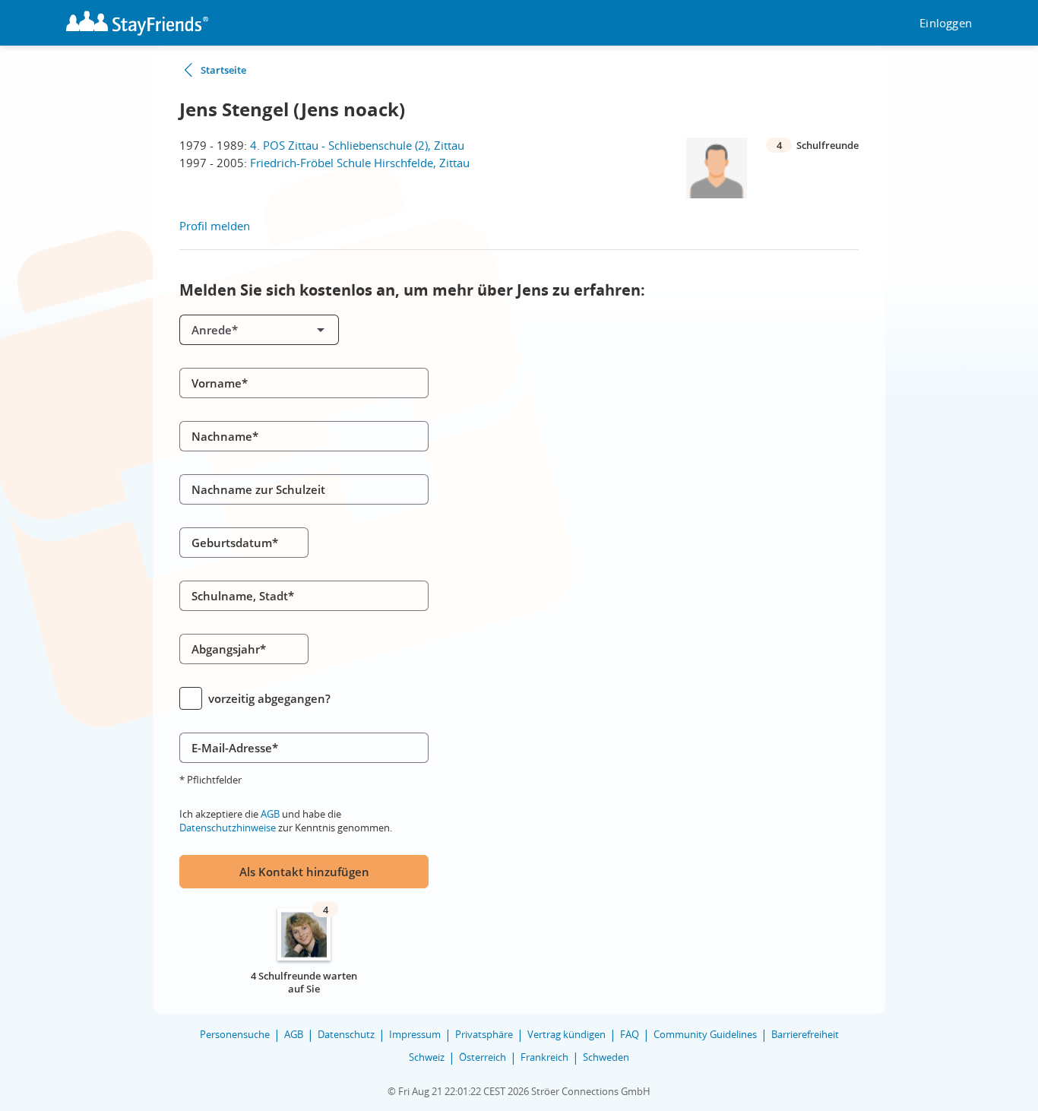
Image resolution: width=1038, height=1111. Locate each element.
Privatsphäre (484, 1034)
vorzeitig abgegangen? (269, 698)
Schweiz (427, 1057)
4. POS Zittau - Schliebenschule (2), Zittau (357, 145)
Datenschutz (346, 1034)
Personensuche (235, 1034)
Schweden (606, 1057)
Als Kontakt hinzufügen (304, 871)
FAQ (629, 1034)
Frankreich (544, 1057)
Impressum (415, 1034)
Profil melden (214, 225)
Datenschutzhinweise (227, 827)
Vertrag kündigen (566, 1034)
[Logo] (137, 23)
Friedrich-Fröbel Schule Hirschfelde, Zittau (360, 162)
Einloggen (945, 23)
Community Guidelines (705, 1034)
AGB (270, 814)
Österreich (482, 1057)
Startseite (223, 70)
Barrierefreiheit (805, 1034)
